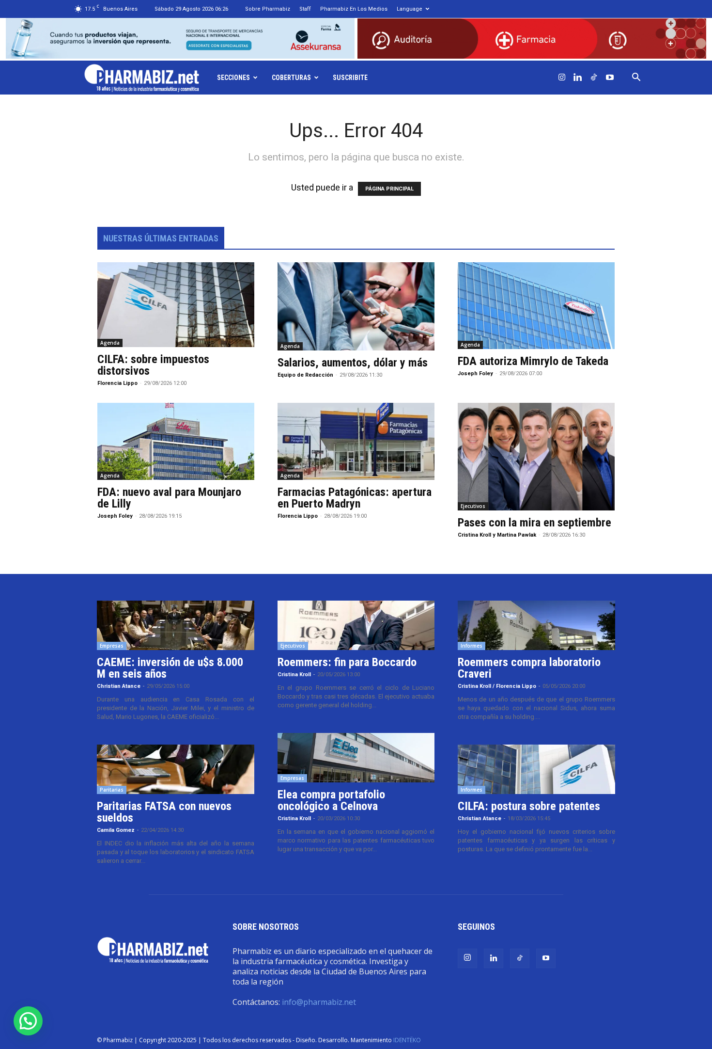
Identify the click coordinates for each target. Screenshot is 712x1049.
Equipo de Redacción (305, 375)
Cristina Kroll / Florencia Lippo (497, 686)
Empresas (112, 645)
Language (409, 9)
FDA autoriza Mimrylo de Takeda (533, 361)
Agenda (110, 342)
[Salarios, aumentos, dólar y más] (356, 306)
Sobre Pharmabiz (267, 9)
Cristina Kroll (294, 674)
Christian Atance (118, 686)
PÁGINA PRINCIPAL (389, 189)
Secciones (233, 77)
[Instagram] (562, 78)
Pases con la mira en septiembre (534, 522)
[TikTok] (594, 78)
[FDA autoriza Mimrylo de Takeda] (536, 305)
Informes (471, 645)
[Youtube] (610, 78)
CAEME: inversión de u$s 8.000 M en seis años (170, 668)
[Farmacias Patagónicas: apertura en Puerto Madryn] (356, 441)
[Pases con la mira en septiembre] (536, 456)
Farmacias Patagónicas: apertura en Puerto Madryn (355, 497)
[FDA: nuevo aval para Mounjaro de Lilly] (175, 441)
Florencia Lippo (117, 383)
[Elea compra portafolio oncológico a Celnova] (356, 757)
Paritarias (112, 789)
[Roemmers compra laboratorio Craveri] (536, 625)
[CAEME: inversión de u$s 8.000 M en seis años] (175, 625)
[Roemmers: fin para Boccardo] (356, 625)
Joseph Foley (475, 373)
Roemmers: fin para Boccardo (347, 662)
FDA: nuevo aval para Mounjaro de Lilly (169, 497)
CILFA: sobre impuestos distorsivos (153, 365)
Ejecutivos (473, 506)
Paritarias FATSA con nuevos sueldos (164, 812)
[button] (636, 77)
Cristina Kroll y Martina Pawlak (497, 535)
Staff (305, 9)
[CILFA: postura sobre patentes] (536, 769)
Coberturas (291, 77)
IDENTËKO (407, 1040)
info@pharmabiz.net (319, 1002)
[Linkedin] (578, 78)
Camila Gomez (116, 830)
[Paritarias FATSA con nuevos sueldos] (175, 769)
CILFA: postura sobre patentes (529, 806)
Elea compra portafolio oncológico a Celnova (331, 800)
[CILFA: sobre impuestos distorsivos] (175, 305)
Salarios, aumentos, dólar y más (353, 362)
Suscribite (350, 77)
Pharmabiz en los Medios (353, 9)
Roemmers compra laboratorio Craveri (529, 668)
